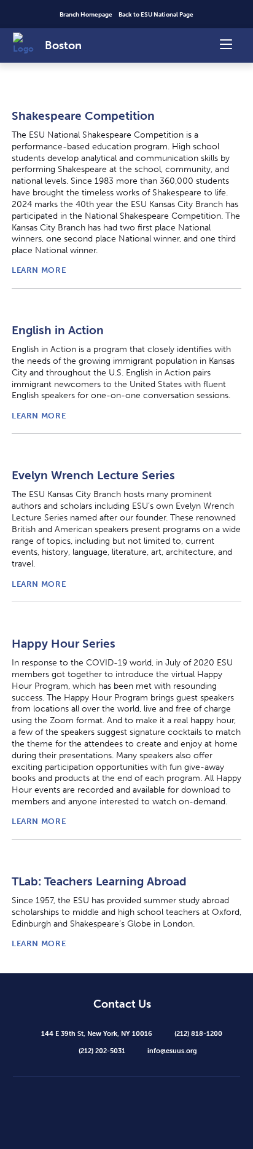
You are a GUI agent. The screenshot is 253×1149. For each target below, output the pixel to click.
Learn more (39, 270)
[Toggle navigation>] (226, 43)
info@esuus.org (172, 1050)
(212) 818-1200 (198, 1033)
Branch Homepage (86, 14)
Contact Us (122, 1005)
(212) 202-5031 (102, 1050)
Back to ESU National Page (156, 14)
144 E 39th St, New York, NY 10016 (96, 1033)
